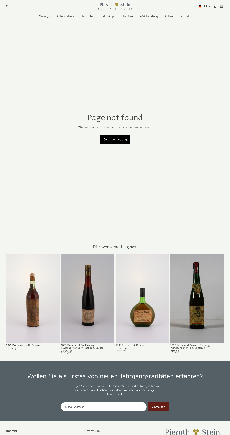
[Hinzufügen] (55, 338)
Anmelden (158, 406)
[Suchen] (7, 6)
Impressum (93, 430)
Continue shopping (115, 139)
